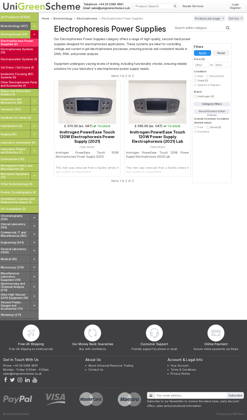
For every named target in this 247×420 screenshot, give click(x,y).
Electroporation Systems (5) (19, 59)
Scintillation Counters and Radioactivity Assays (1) (18, 200)
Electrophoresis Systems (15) (17, 50)
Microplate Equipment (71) (15, 175)
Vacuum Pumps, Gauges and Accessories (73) (12, 305)
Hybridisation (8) (11, 126)
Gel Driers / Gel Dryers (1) (17, 67)
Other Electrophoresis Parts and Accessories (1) (19, 84)
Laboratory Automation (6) (18, 142)
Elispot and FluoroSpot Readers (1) (16, 92)
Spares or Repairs (209, 84)
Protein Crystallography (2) (18, 192)
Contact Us (95, 369)
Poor (201, 127)
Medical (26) (9, 259)
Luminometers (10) (12, 159)
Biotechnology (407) (14, 26)
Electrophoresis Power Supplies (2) (17, 42)
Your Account (180, 365)
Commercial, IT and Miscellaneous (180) (13, 234)
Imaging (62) (9, 134)
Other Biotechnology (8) (16, 184)
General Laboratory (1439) (13, 250)
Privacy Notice (180, 373)
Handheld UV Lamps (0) (16, 117)
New (200, 76)
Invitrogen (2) (206, 96)
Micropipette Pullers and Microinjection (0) (17, 167)
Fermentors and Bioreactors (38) (11, 101)
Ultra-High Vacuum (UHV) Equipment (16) (14, 296)
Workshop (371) (11, 314)
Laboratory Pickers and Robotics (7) (13, 150)
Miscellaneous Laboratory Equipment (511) (11, 276)
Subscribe (235, 395)
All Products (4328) (15, 17)
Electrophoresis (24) (14, 34)
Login (235, 4)
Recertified (217, 76)
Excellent (203, 131)
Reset (221, 53)
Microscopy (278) (12, 267)
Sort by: (234, 18)
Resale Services (193, 6)
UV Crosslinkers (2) (13, 208)
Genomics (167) (11, 109)
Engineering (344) (12, 242)
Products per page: (208, 18)
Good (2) (215, 127)
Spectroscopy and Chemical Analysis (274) (13, 287)
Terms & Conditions (183, 369)
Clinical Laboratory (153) (13, 225)
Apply (202, 53)
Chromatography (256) (12, 217)
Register (235, 8)
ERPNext (238, 414)
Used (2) (203, 80)
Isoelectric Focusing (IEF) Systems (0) (17, 75)
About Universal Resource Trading (110, 365)
